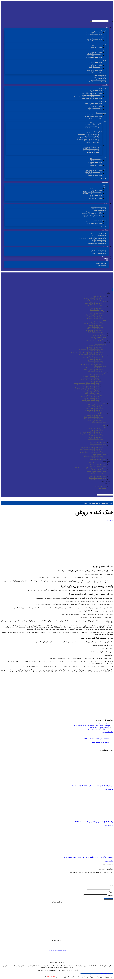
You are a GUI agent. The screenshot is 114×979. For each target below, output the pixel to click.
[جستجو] (91, 21)
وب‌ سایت (110, 895)
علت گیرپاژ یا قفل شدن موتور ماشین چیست (97, 728)
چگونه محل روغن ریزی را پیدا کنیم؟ (99, 727)
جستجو (111, 21)
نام (112, 888)
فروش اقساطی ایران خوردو (57, 943)
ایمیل (111, 892)
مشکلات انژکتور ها (104, 723)
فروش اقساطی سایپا (57, 946)
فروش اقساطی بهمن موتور (57, 953)
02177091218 (51, 976)
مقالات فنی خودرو (108, 732)
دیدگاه (111, 885)
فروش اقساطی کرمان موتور (57, 956)
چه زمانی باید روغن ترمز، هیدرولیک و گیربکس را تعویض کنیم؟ (91, 725)
